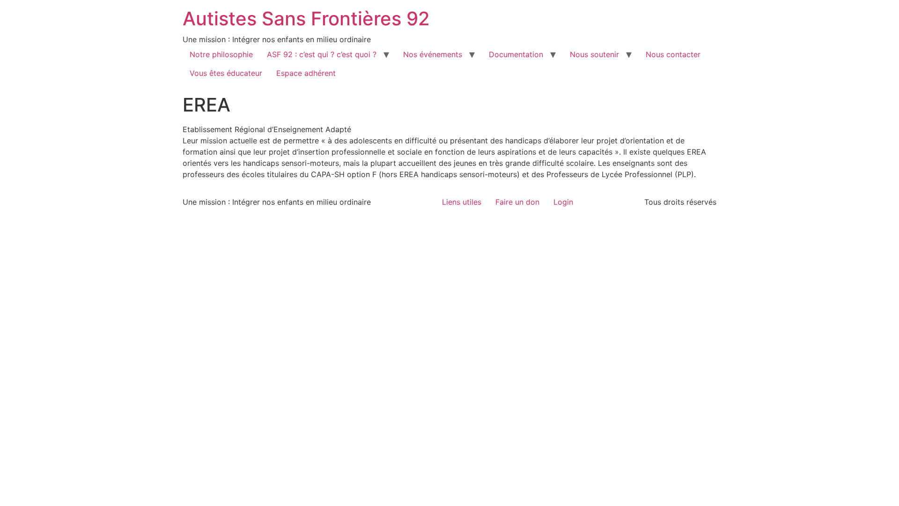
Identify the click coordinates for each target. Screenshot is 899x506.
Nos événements (432, 54)
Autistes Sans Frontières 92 (306, 18)
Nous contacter (673, 54)
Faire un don (517, 202)
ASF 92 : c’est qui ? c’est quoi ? (321, 54)
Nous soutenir (594, 54)
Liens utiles (461, 202)
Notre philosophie (221, 54)
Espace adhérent (306, 73)
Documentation (516, 54)
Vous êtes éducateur (226, 73)
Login (563, 202)
